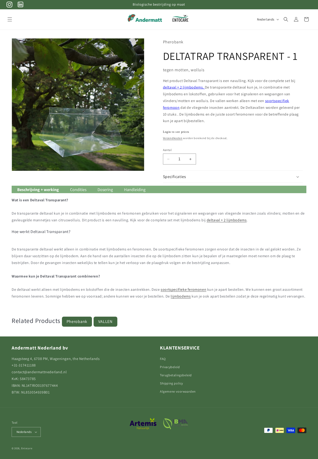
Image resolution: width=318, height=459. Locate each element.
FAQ (163, 359)
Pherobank (77, 321)
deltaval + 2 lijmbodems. (184, 87)
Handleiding (134, 189)
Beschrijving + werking (38, 189)
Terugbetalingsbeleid (176, 375)
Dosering (105, 189)
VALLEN (105, 321)
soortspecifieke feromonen (183, 289)
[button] (10, 19)
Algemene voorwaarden (178, 391)
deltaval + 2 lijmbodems (227, 220)
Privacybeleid (170, 367)
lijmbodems (181, 296)
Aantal (167, 150)
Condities (78, 189)
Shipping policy (171, 383)
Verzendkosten (173, 138)
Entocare (26, 448)
